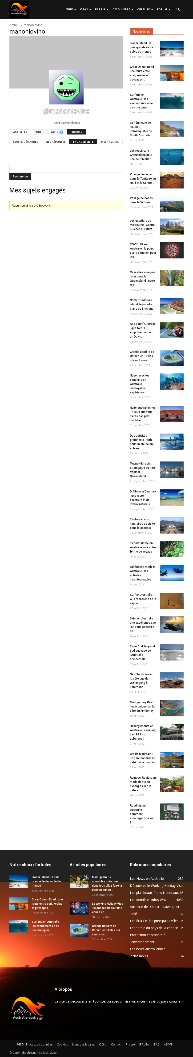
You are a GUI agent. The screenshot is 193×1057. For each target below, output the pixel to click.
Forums (76, 132)
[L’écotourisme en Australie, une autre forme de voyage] (172, 549)
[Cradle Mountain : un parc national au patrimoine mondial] (172, 760)
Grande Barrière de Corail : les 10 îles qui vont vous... (142, 356)
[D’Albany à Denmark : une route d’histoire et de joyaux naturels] (172, 497)
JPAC (156, 1044)
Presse (130, 1044)
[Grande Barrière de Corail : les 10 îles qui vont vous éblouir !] (172, 358)
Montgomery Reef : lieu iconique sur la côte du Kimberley (142, 706)
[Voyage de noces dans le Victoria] (172, 204)
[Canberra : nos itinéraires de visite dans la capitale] (172, 525)
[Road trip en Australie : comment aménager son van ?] (172, 811)
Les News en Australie (147, 878)
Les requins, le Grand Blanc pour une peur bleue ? (141, 155)
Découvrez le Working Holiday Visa (156, 885)
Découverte (121, 9)
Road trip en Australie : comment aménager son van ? (142, 814)
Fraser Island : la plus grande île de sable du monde (141, 47)
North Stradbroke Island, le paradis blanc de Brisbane (141, 304)
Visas (84, 9)
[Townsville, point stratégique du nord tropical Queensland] (172, 469)
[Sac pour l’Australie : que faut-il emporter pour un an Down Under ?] (172, 330)
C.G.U (103, 1044)
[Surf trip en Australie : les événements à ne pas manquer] (172, 101)
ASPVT (168, 1044)
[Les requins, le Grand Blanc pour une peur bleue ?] (172, 157)
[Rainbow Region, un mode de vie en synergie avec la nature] (172, 784)
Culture (143, 9)
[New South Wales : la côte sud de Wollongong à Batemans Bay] (172, 680)
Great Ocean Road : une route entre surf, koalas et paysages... (47, 904)
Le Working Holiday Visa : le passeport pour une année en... (107, 908)
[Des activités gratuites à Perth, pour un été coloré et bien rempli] (172, 442)
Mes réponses (55, 141)
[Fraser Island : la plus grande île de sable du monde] (172, 49)
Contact (116, 1044)
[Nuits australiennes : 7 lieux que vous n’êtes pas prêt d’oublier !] (172, 414)
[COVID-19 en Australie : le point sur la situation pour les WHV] (172, 250)
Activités (20, 132)
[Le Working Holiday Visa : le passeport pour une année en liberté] (79, 908)
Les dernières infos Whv (148, 899)
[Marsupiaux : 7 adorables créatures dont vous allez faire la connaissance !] (79, 881)
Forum (162, 9)
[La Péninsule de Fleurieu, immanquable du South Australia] (172, 129)
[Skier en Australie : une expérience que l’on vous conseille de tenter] (172, 624)
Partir (100, 9)
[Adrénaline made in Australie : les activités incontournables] (172, 573)
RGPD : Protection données (34, 1044)
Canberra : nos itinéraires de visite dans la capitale (142, 524)
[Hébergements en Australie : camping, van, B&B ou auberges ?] (172, 732)
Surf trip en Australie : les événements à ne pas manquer (46, 926)
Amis (56, 132)
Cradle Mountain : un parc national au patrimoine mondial (142, 758)
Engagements (83, 141)
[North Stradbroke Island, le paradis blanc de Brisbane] (172, 306)
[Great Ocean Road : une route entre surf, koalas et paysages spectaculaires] (172, 73)
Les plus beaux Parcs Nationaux (154, 892)
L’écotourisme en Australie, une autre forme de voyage (143, 547)
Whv (69, 9)
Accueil (14, 25)
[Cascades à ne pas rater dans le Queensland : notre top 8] (172, 278)
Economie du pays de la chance (154, 928)
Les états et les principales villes (154, 921)
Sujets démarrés (25, 141)
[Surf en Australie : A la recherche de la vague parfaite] (172, 601)
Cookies (62, 1044)
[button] (178, 9)
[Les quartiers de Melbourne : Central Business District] (172, 227)
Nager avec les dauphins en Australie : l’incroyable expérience (139, 384)
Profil (39, 132)
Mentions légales (83, 1044)
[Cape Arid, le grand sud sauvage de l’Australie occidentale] (172, 652)
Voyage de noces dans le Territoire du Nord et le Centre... (143, 178)
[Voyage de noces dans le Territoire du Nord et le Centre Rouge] (172, 180)
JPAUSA (144, 1044)
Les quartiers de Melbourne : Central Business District (142, 225)
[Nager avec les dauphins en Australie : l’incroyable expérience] (172, 381)
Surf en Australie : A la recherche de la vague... (143, 599)
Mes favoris (110, 141)
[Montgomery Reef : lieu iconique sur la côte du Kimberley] (172, 708)
